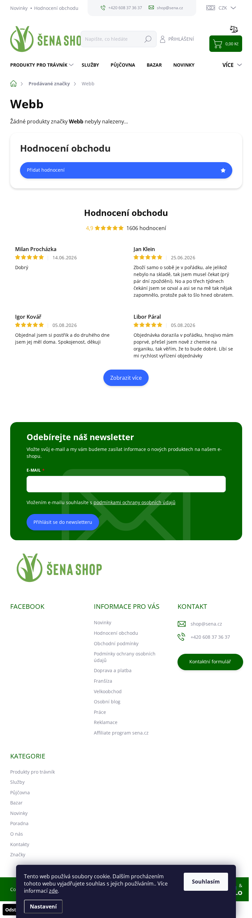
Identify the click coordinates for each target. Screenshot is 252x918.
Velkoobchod (108, 691)
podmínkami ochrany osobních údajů (135, 502)
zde (53, 890)
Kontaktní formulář (210, 661)
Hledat (148, 39)
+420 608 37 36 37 (210, 637)
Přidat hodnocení (46, 170)
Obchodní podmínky (116, 643)
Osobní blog (107, 701)
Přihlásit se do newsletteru (62, 522)
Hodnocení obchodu (56, 8)
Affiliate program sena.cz (121, 733)
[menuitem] (42, 65)
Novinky (19, 8)
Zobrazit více (126, 377)
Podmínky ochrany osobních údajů (125, 657)
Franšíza (103, 681)
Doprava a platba (113, 670)
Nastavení (43, 906)
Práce (100, 712)
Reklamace (105, 722)
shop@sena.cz (206, 624)
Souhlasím (206, 881)
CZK (223, 8)
